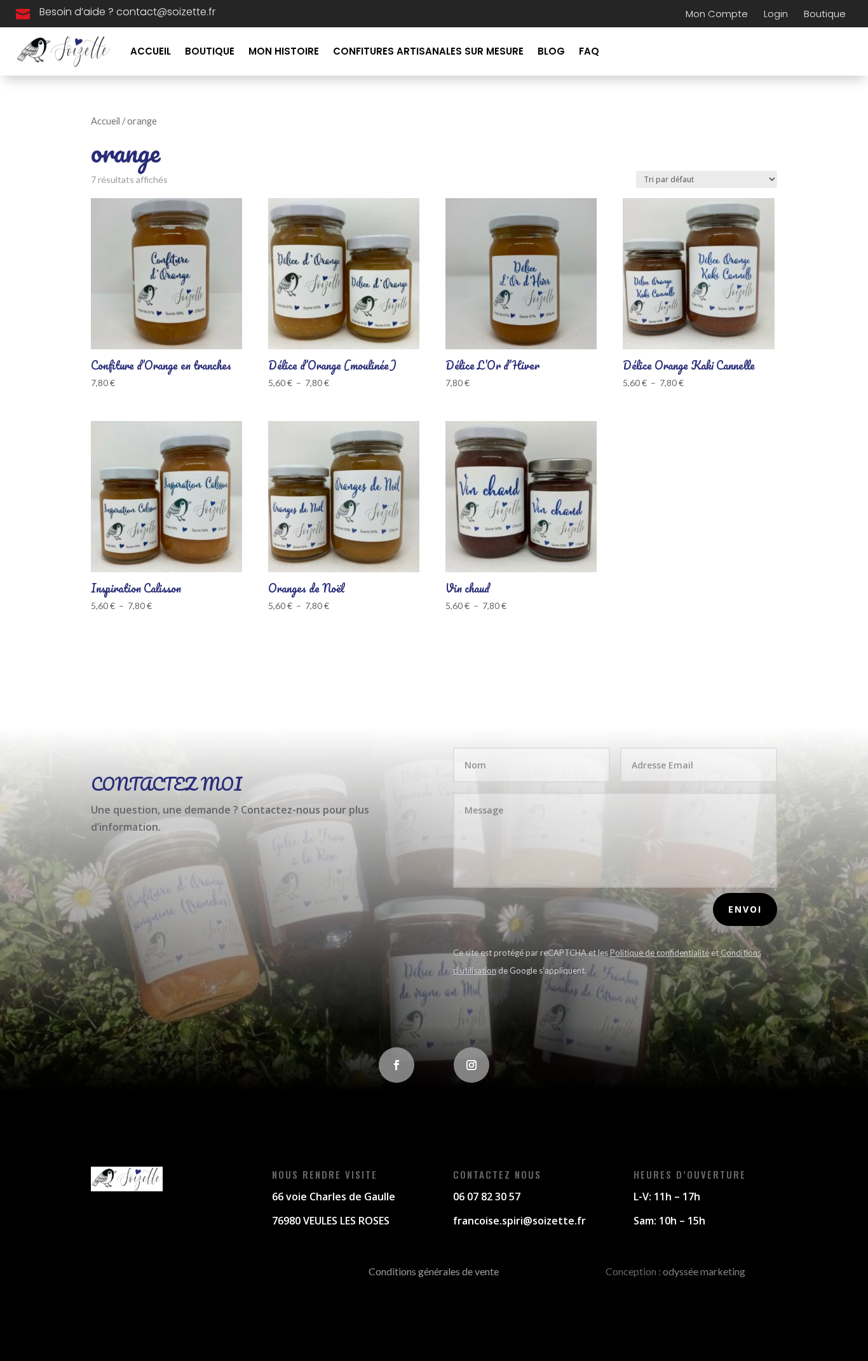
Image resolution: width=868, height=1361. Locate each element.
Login (776, 13)
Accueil (150, 51)
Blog (551, 51)
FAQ (589, 51)
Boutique (825, 13)
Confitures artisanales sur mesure (428, 51)
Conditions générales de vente (434, 1271)
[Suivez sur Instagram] (471, 1065)
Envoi (745, 909)
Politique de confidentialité (659, 953)
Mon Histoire (283, 51)
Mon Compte (717, 13)
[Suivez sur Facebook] (396, 1065)
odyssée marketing (704, 1271)
